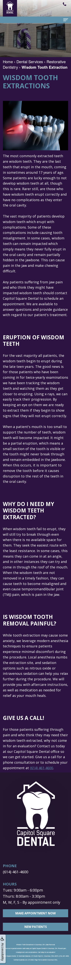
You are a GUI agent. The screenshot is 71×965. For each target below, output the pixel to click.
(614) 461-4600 (41, 768)
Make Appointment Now (35, 913)
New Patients (35, 927)
